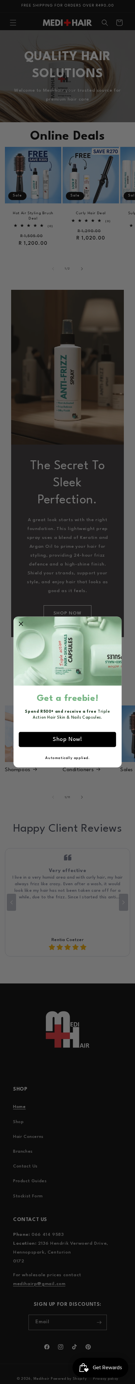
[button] (21, 624)
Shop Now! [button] (67, 739)
